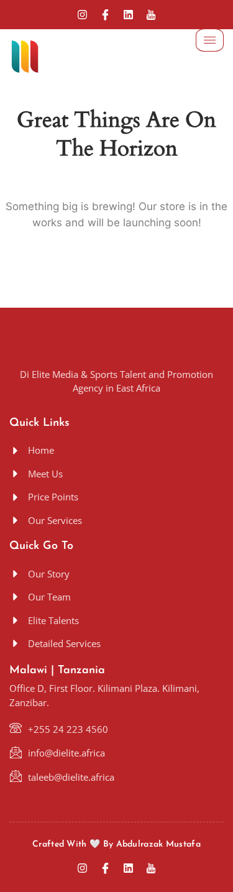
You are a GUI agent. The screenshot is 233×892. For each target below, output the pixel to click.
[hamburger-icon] (210, 40)
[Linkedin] (128, 14)
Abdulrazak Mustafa (158, 844)
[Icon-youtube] (151, 14)
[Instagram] (82, 14)
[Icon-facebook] (105, 14)
